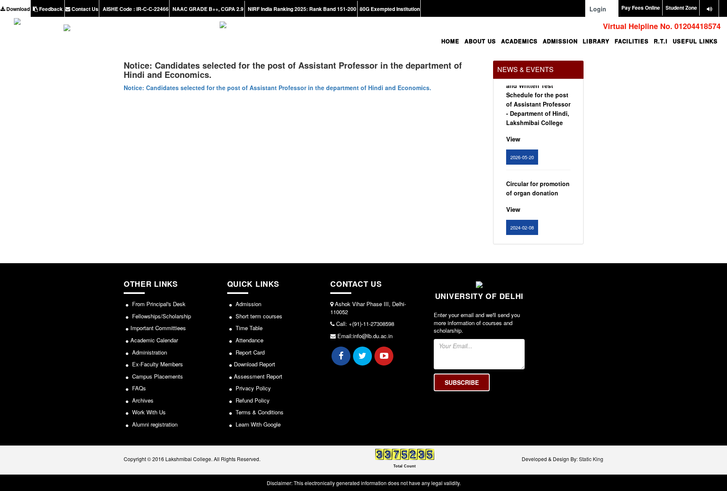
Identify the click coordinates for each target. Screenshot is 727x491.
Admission (247, 304)
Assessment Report (258, 376)
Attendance (248, 340)
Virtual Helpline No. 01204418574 (661, 26)
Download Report (254, 364)
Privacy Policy (252, 388)
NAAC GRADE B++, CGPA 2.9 (207, 9)
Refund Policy (252, 400)
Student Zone (681, 7)
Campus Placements (156, 376)
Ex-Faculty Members (156, 364)
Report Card (249, 352)
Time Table (248, 328)
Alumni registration (154, 424)
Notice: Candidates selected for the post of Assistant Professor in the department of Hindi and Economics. (277, 87)
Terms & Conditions (259, 412)
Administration (148, 352)
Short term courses (258, 316)
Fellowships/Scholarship (160, 316)
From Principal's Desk (158, 304)
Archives (142, 400)
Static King (591, 458)
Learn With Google (257, 424)
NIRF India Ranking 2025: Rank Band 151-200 (301, 9)
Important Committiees (158, 328)
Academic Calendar (154, 340)
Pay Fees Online (640, 7)
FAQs (138, 388)
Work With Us (148, 412)
